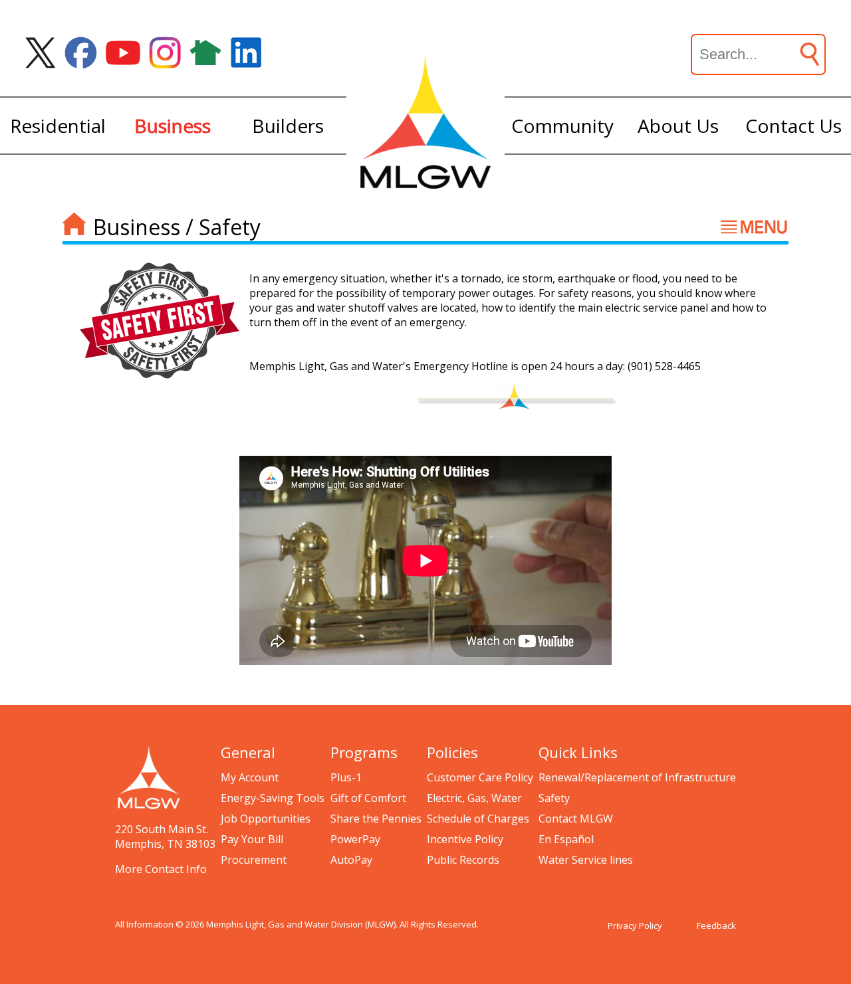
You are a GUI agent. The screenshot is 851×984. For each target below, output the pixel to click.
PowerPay (355, 839)
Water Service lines (586, 859)
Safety (554, 798)
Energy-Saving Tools (272, 798)
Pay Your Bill (252, 839)
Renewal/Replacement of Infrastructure (637, 777)
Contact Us (793, 125)
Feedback (716, 926)
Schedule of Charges (478, 818)
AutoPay (351, 859)
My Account (250, 777)
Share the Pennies (376, 818)
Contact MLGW (576, 818)
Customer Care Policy (480, 777)
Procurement (254, 859)
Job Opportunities (265, 818)
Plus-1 (346, 777)
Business (136, 227)
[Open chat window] (794, 983)
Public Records (463, 859)
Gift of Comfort (368, 798)
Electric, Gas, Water (474, 798)
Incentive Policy (465, 839)
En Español (566, 839)
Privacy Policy (635, 926)
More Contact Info (161, 869)
